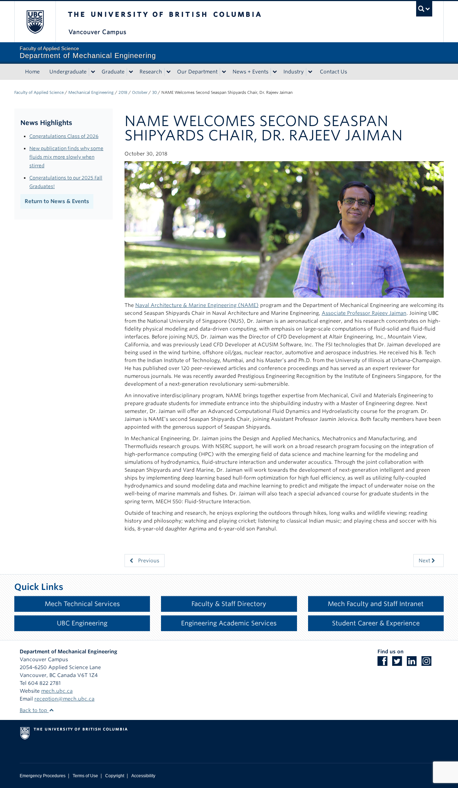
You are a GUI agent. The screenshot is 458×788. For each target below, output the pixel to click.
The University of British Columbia (34, 21)
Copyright (114, 775)
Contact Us (333, 72)
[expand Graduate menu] (131, 72)
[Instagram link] (428, 663)
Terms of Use (85, 775)
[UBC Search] (424, 8)
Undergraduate (68, 72)
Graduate (113, 72)
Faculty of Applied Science (39, 92)
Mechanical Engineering (91, 92)
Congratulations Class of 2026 (63, 136)
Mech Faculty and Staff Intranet (376, 603)
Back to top (34, 710)
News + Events (250, 72)
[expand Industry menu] (310, 72)
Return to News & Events (57, 201)
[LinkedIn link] (413, 663)
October (139, 92)
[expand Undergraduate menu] (93, 72)
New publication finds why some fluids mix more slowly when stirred (66, 156)
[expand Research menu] (168, 72)
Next (425, 560)
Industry (293, 72)
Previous (148, 560)
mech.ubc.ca (57, 691)
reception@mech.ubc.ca (64, 699)
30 (154, 92)
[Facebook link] (384, 663)
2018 (122, 92)
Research (151, 72)
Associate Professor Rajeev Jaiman (364, 313)
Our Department (197, 72)
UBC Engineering (82, 623)
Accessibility (143, 775)
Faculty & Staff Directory (228, 603)
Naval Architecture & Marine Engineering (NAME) (197, 305)
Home (32, 72)
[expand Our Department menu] (224, 72)
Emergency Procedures (42, 775)
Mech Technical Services (82, 603)
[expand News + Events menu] (275, 72)
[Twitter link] (398, 663)
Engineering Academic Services (229, 623)
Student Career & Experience (376, 623)
